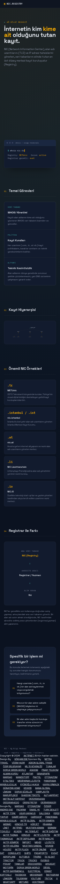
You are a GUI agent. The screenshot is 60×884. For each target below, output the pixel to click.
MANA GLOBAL (42, 788)
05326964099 (37, 798)
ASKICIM (34, 770)
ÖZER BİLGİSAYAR (12, 766)
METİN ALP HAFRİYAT (14, 798)
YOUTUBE (36, 878)
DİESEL (46, 867)
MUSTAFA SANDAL (32, 845)
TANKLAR (19, 863)
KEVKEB (28, 788)
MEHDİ (38, 842)
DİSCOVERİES (35, 863)
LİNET (6, 827)
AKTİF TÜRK (9, 813)
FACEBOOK (20, 874)
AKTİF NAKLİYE (46, 838)
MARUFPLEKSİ (10, 795)
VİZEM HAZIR (18, 762)
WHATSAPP (9, 882)
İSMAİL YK (34, 809)
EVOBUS (45, 860)
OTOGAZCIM (51, 777)
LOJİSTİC (50, 842)
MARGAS (7, 777)
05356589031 (48, 802)
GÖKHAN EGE (21, 759)
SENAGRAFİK (43, 773)
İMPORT (26, 842)
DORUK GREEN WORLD (14, 770)
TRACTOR (8, 860)
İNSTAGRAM (52, 874)
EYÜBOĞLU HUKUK (29, 784)
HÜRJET (35, 824)
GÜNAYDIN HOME (11, 788)
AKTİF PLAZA (22, 849)
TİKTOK (49, 878)
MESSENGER (36, 874)
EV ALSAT (50, 856)
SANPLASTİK (42, 791)
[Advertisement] (30, 103)
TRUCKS (32, 860)
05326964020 (11, 802)
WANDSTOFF (22, 777)
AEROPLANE (9, 856)
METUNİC (24, 882)
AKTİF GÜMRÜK (11, 842)
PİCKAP (7, 863)
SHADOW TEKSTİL (30, 795)
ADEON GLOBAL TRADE (40, 762)
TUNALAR (51, 766)
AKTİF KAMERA (46, 820)
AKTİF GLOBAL (27, 820)
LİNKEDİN (7, 878)
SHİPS (27, 853)
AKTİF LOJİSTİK (42, 835)
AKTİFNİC (17, 827)
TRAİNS (37, 856)
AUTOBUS (24, 856)
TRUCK (21, 860)
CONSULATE (14, 853)
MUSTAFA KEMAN (35, 827)
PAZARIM (21, 809)
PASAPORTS (41, 853)
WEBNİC (7, 824)
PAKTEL (37, 777)
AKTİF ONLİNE (39, 849)
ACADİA (18, 831)
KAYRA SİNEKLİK (51, 784)
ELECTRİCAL (34, 871)
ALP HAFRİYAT (51, 795)
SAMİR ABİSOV (19, 817)
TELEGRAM (21, 878)
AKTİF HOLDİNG (11, 845)
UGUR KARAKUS (27, 813)
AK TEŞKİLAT (32, 831)
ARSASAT (50, 863)
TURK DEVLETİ (50, 809)
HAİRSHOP (36, 817)
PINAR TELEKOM (50, 770)
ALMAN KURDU (10, 773)
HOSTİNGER (38, 882)
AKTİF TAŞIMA (10, 835)
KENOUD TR (21, 824)
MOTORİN (8, 867)
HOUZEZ (7, 849)
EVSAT (54, 853)
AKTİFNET (29, 755)
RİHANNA (47, 824)
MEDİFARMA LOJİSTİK (29, 780)
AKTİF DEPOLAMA (26, 838)
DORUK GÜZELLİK (23, 791)
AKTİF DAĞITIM (50, 831)
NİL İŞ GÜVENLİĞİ (33, 766)
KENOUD (26, 835)
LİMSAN (7, 791)
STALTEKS (8, 780)
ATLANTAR (27, 773)
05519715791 (30, 802)
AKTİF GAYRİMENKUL (13, 871)
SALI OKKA (44, 813)
